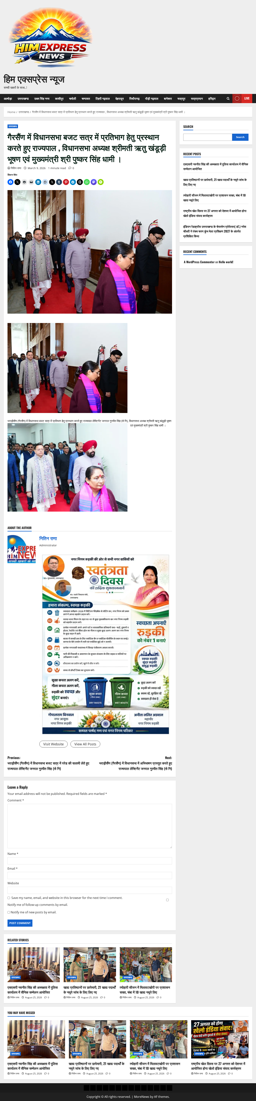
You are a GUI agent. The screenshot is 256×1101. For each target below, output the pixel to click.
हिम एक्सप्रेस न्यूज (34, 78)
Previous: (48, 763)
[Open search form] (228, 98)
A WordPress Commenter (199, 262)
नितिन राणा (16, 168)
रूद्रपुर (181, 98)
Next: (135, 763)
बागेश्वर (168, 98)
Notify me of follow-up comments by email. (37, 905)
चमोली (72, 98)
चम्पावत (86, 98)
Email (12, 868)
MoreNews (141, 1097)
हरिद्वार (212, 98)
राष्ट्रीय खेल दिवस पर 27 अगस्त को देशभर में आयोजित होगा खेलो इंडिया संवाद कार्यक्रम (218, 1066)
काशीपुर (59, 98)
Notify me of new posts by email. (33, 912)
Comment (15, 800)
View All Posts (85, 744)
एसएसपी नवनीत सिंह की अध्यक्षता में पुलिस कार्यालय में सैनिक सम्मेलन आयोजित (32, 989)
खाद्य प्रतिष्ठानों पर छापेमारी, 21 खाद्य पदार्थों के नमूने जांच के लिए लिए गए (90, 989)
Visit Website (53, 744)
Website (13, 883)
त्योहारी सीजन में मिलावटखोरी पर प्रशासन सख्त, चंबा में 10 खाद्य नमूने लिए (145, 989)
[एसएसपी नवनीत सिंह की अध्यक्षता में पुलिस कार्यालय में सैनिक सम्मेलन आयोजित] (33, 964)
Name (12, 854)
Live (246, 98)
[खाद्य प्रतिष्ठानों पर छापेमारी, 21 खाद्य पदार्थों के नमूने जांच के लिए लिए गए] (90, 964)
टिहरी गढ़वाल (103, 98)
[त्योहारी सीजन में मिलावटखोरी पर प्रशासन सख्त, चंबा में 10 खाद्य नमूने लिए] (146, 964)
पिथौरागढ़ (134, 98)
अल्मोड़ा (8, 98)
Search (188, 126)
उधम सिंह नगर (41, 98)
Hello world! (226, 262)
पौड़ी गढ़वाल (151, 98)
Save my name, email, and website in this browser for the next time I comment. (67, 898)
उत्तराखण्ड (23, 98)
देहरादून (119, 98)
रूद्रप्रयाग (197, 98)
